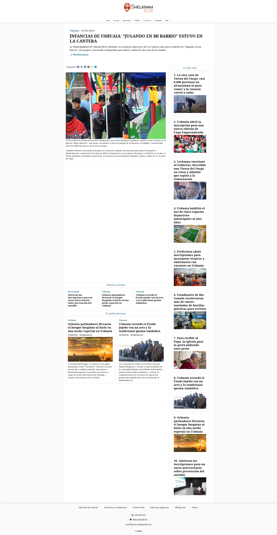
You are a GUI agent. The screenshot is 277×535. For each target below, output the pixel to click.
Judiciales (158, 21)
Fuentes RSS (138, 507)
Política (137, 21)
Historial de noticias (88, 507)
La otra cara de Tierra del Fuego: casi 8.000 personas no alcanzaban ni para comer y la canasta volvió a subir (189, 83)
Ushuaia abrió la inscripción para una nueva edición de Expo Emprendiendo (189, 127)
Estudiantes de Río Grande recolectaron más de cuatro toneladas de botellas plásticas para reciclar (190, 302)
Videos (195, 507)
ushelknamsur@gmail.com (138, 524)
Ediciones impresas (159, 507)
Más (166, 21)
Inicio (108, 21)
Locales (116, 21)
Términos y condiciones (115, 507)
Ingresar (181, 507)
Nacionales (127, 21)
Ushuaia (74, 30)
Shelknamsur (81, 54)
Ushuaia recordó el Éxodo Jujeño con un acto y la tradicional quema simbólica (149, 298)
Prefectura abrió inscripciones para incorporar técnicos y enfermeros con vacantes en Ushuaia (189, 259)
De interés (147, 21)
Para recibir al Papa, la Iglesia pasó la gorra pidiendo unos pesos (188, 343)
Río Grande (73, 291)
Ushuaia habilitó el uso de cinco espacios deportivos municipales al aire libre (189, 215)
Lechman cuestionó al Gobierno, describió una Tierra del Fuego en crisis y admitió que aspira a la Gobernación (190, 170)
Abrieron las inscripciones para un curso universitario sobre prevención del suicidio (80, 300)
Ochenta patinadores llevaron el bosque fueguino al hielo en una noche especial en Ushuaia (115, 300)
